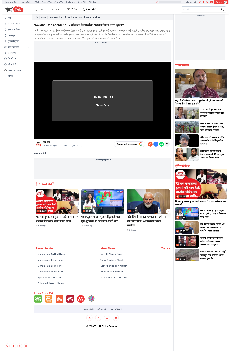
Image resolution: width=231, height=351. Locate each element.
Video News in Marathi (111, 271)
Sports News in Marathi (49, 277)
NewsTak (26, 2)
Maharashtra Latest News (50, 271)
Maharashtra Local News (50, 266)
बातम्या (43, 17)
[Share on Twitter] (167, 144)
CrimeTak (59, 2)
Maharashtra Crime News (50, 260)
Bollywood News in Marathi (51, 283)
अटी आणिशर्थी (116, 309)
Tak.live (92, 2)
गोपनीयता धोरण (102, 309)
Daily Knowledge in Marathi (113, 266)
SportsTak (47, 2)
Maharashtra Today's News (113, 277)
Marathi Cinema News (111, 254)
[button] (17, 18)
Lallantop (70, 2)
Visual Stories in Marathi (112, 260)
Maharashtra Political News (51, 254)
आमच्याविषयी (89, 309)
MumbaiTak (12, 2)
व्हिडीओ (74, 9)
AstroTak (82, 2)
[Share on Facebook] (155, 144)
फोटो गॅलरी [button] (92, 9)
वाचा (57, 9)
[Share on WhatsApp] (161, 144)
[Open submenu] (28, 47)
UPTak (36, 2)
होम (41, 9)
